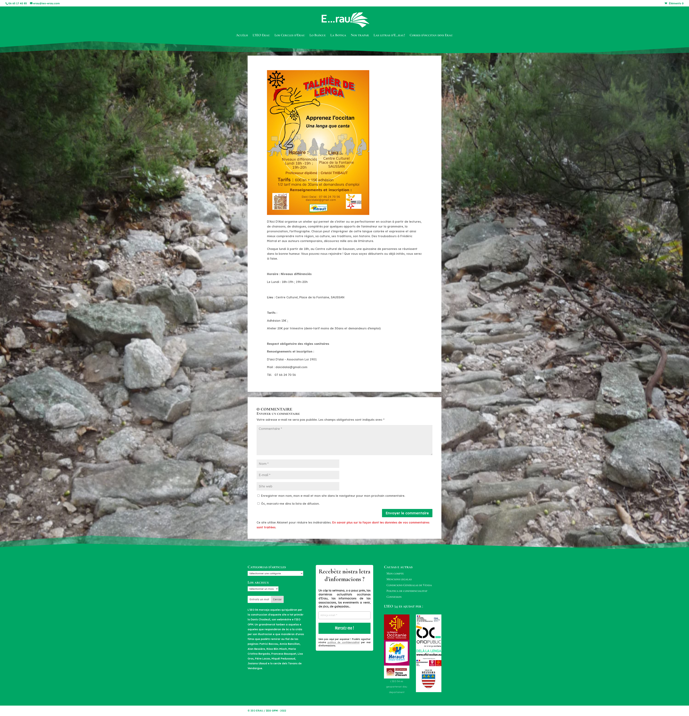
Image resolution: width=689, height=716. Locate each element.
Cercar (277, 599)
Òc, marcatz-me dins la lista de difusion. (290, 503)
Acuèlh (242, 35)
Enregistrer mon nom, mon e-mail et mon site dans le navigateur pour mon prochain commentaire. (333, 495)
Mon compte (395, 573)
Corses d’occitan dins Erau (431, 35)
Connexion (394, 597)
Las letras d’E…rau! (389, 35)
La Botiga (338, 35)
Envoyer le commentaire (407, 513)
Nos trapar (360, 35)
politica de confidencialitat (344, 642)
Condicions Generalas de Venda (409, 585)
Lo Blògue (318, 35)
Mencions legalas (399, 579)
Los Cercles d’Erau (290, 35)
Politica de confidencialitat (406, 591)
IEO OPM (272, 710)
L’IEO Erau (261, 35)
